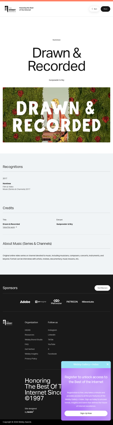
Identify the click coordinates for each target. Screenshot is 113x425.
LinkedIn (51, 335)
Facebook (52, 354)
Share (105, 9)
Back (95, 9)
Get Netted (29, 349)
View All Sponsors (102, 288)
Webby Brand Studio (33, 340)
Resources (29, 335)
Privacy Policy (31, 359)
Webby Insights (31, 354)
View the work (9, 227)
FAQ (27, 344)
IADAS (27, 330)
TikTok (50, 340)
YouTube (51, 344)
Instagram (52, 330)
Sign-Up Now (86, 413)
